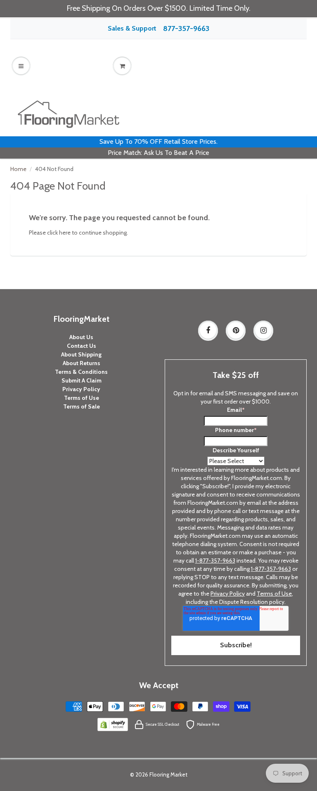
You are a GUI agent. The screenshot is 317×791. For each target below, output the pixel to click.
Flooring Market (168, 774)
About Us (81, 337)
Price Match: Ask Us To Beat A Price (158, 153)
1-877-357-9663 (215, 560)
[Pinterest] (235, 330)
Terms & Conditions (81, 371)
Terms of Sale (81, 406)
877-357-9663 (186, 28)
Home (18, 169)
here (65, 232)
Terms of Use (81, 397)
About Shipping (81, 354)
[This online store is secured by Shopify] (112, 723)
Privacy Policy (81, 389)
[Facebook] (208, 330)
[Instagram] (263, 330)
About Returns (81, 363)
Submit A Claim (82, 380)
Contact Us (81, 345)
